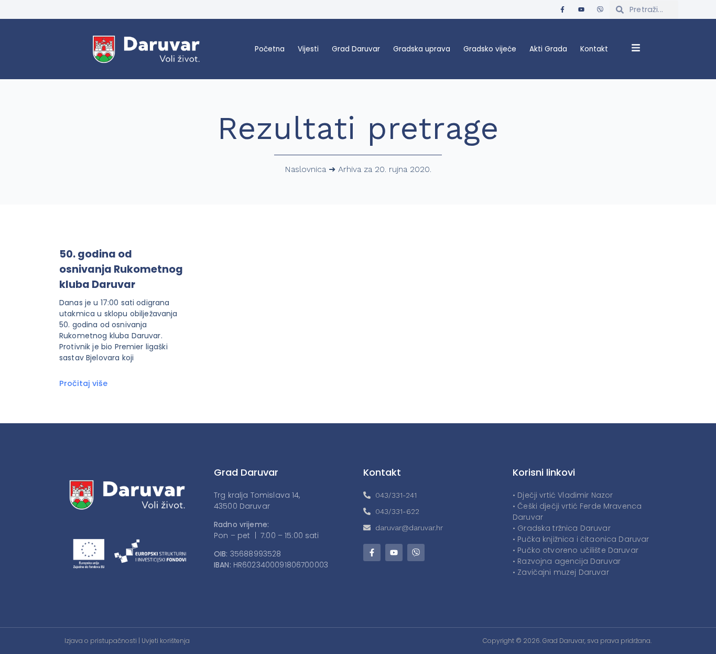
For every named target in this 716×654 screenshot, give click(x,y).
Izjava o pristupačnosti (100, 640)
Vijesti (308, 49)
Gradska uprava (421, 49)
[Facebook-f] (562, 9)
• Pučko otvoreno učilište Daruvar (575, 550)
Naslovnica (305, 169)
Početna (270, 49)
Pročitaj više (83, 383)
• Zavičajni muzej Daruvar (561, 572)
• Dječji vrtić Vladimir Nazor (563, 495)
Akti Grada (548, 49)
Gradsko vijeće (489, 49)
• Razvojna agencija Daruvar (567, 561)
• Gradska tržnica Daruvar (562, 528)
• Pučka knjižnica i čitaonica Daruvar (581, 539)
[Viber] (600, 9)
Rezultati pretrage (358, 128)
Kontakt (594, 49)
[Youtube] (581, 9)
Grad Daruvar (356, 49)
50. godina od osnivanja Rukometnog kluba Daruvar (121, 269)
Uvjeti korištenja (166, 640)
